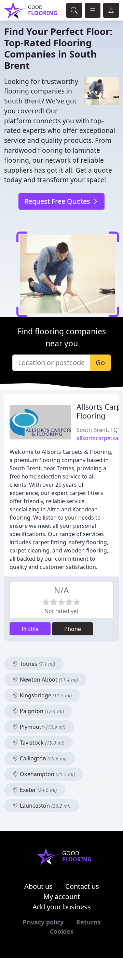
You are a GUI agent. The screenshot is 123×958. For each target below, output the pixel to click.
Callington (42, 758)
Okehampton (46, 774)
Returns (88, 922)
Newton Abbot (48, 679)
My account (61, 896)
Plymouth (41, 727)
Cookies (61, 931)
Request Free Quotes (58, 201)
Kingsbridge (45, 695)
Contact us (82, 886)
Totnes (36, 664)
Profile (30, 629)
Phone (72, 629)
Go (100, 362)
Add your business (61, 906)
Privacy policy (43, 922)
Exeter (37, 790)
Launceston (44, 805)
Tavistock (41, 742)
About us (38, 886)
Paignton (41, 711)
